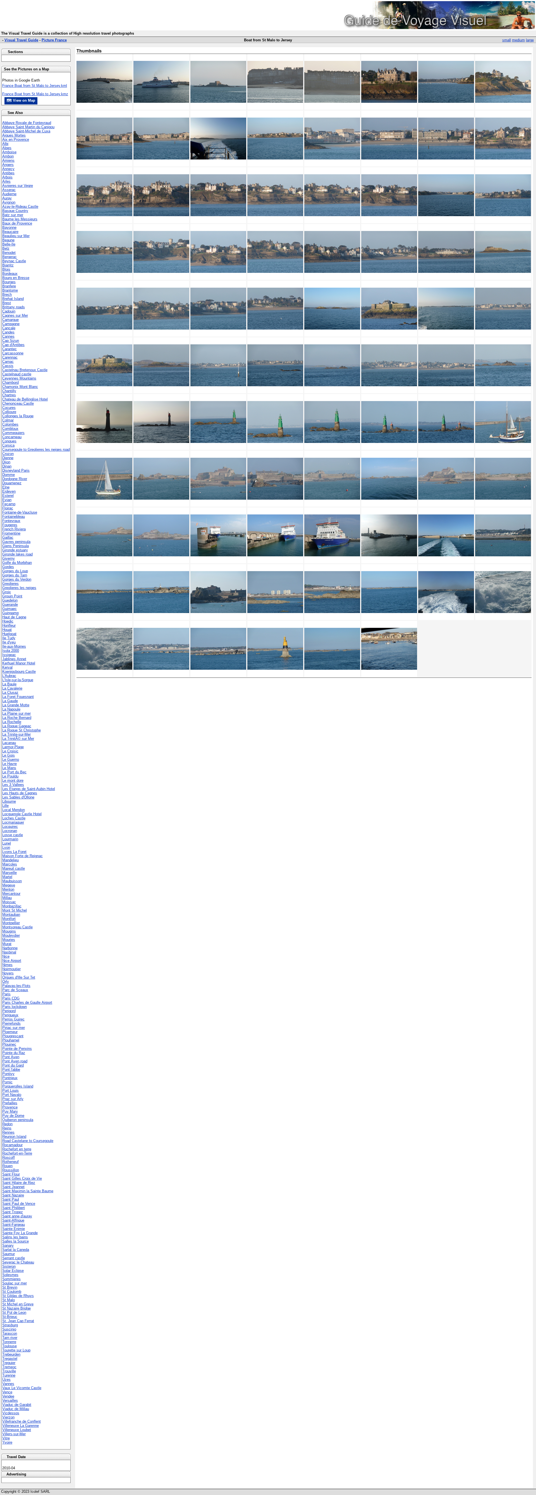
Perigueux (10, 1015)
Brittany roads (13, 307)
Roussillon (10, 1170)
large (530, 40)
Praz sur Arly (12, 1099)
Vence (7, 1392)
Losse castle (12, 835)
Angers (8, 165)
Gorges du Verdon (16, 579)
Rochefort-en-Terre (17, 1153)
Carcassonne (12, 353)
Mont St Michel (14, 910)
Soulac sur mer (14, 1283)
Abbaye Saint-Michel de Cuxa (26, 131)
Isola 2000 (10, 650)
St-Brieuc (9, 1317)
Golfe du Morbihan (17, 563)
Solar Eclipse (13, 1271)
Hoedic (7, 621)
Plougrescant (12, 1036)
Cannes (8, 336)
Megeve (8, 885)
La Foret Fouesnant (18, 697)
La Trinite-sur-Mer (16, 734)
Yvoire (7, 1442)
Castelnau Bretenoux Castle (24, 370)
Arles (6, 181)
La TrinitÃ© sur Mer (18, 738)
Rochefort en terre (16, 1149)
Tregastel (9, 1358)
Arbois (7, 177)
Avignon (8, 202)
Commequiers (13, 433)
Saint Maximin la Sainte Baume (27, 1191)
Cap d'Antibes (13, 345)
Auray (7, 198)
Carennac (10, 357)
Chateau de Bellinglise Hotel (25, 399)
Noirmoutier (11, 969)
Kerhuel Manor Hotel (18, 663)
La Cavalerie (12, 688)
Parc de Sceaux (15, 990)
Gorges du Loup (15, 571)
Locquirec (10, 826)
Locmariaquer (13, 822)
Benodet (9, 253)
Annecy (8, 169)
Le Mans (9, 768)
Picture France (54, 40)
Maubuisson (12, 881)
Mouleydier (11, 935)
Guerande (10, 604)
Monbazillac (11, 906)
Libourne (9, 801)
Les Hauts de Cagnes (19, 793)
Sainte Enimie (13, 1229)
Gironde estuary (15, 550)
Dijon (6, 462)
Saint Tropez (12, 1212)
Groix (6, 592)
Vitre (6, 1438)
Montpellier (11, 923)
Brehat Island (13, 299)
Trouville (9, 1371)
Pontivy (8, 1074)
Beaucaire (10, 232)
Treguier (8, 1363)
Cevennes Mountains (19, 378)
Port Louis (10, 1090)
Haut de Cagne (14, 617)
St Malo (8, 1300)
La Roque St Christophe (21, 730)
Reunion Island (14, 1136)
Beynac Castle (14, 261)
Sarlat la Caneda (15, 1250)
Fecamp (8, 504)
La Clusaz (10, 692)
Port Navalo (11, 1095)
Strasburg (10, 1325)
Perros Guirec (13, 1019)
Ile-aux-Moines (14, 646)
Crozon (8, 454)
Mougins (9, 931)
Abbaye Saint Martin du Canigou (28, 127)
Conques (9, 441)
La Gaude (10, 701)
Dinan (6, 466)
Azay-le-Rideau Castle (20, 206)
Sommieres (11, 1279)
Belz (5, 248)
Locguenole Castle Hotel (22, 814)
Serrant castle (13, 1258)
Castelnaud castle (16, 374)
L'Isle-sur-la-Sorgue (17, 680)
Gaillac (7, 537)
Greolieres (10, 583)
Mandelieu (10, 860)
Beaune (8, 240)
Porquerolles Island (17, 1086)
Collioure (9, 412)
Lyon (6, 847)
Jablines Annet (14, 659)
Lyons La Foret (14, 852)
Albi (5, 144)
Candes (8, 332)
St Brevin (9, 1287)
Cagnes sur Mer (15, 315)
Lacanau (9, 743)
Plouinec (9, 1044)
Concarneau (11, 437)
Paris (6, 994)
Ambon (8, 156)
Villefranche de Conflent (21, 1421)
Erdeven (9, 491)
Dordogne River (14, 479)
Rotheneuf (10, 1162)
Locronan (9, 831)
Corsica (8, 445)
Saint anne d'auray (17, 1216)
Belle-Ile (8, 244)
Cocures (9, 408)
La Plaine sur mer (16, 713)
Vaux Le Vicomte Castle (21, 1388)
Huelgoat (9, 634)
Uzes (6, 1379)
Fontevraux (11, 521)
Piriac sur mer (13, 1028)
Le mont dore (12, 780)
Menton (8, 889)
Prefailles (9, 1103)
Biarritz (8, 265)
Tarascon (9, 1333)
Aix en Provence (15, 139)
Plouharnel (10, 1040)
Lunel (6, 843)
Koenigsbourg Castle (19, 671)
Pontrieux (10, 1078)
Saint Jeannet (13, 1187)
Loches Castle (13, 818)
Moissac (9, 902)
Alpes (6, 148)
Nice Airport (11, 960)
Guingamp (10, 613)
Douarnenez (11, 483)
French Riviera (14, 529)
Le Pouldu (10, 776)
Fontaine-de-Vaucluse (19, 512)
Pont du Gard (13, 1065)
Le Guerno (10, 759)
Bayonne (9, 227)
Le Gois (8, 755)
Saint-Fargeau (13, 1224)
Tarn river (9, 1338)
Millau (7, 898)
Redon (7, 1124)
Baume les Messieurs (19, 219)
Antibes (8, 173)
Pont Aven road (14, 1061)
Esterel (8, 495)
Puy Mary (10, 1111)
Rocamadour (12, 1145)
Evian (6, 500)
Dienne (7, 458)
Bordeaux (10, 273)
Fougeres (9, 525)
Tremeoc (9, 1367)
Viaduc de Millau (15, 1409)
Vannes (8, 1384)
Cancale (8, 328)
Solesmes (10, 1275)
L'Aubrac (9, 676)
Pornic (7, 1082)
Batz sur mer (12, 215)
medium (518, 40)
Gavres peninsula (16, 542)
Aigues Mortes (14, 135)
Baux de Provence (17, 223)
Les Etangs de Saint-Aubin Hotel (28, 789)
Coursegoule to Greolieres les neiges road (36, 449)
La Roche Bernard (16, 718)
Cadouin (8, 311)
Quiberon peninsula (17, 1120)
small (506, 40)
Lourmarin (10, 839)
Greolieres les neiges (19, 588)
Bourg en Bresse (15, 278)
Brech (7, 294)
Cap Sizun (10, 340)
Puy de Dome (13, 1115)
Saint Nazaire (13, 1195)
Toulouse (9, 1346)
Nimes (7, 965)
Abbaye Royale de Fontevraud (26, 123)
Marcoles (9, 864)
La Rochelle (11, 722)
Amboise (9, 152)
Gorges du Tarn (14, 575)
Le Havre (9, 764)
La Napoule (11, 709)
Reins (6, 1128)
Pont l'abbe (11, 1069)
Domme (8, 475)
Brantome (10, 290)
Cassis (7, 366)
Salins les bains (15, 1237)
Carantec (9, 349)
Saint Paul (10, 1199)
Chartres (9, 395)
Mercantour (11, 893)
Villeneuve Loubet (16, 1430)
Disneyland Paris (16, 470)
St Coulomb (11, 1291)
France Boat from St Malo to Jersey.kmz (35, 94)
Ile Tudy (8, 638)
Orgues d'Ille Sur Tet (18, 977)
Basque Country (15, 211)
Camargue (10, 320)
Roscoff (8, 1157)
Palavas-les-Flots (16, 986)
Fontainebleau (13, 516)
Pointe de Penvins (17, 1048)
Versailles (10, 1400)
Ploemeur (10, 1032)
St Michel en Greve (18, 1304)
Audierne (9, 194)
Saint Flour (11, 1174)
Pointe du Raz (13, 1053)
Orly (5, 981)
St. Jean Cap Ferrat (18, 1321)
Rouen (7, 1166)
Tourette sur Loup (16, 1350)
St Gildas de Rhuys (18, 1296)
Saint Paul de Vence (18, 1203)
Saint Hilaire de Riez (18, 1183)
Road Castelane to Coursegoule (27, 1141)
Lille (5, 805)
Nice (5, 956)
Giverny (8, 558)
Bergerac (9, 257)
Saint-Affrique (13, 1220)
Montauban (11, 914)
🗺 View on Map (21, 100)
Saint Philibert (13, 1208)
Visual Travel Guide (21, 40)
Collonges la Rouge (18, 416)
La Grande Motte (15, 705)
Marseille (9, 873)
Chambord (10, 382)
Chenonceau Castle (18, 403)
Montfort (9, 919)
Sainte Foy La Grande (20, 1233)
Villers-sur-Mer (14, 1434)
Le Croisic (10, 751)
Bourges (9, 282)
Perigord (9, 1011)
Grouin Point (12, 596)
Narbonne (10, 948)
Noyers (8, 973)
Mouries (8, 940)
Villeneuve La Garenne (20, 1426)
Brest (6, 303)
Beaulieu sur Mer (16, 236)
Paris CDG (11, 998)
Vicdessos (10, 1413)
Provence (10, 1107)
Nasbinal (9, 952)
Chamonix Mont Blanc (20, 387)
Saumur (8, 1254)
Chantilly (9, 391)
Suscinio (9, 1329)
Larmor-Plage (13, 747)
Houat (7, 630)
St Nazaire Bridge (16, 1308)
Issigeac (9, 655)
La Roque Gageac (16, 726)
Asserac (9, 190)
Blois (6, 269)
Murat (6, 944)
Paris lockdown (14, 1007)
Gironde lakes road (17, 554)
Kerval (7, 667)
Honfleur (9, 625)
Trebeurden (11, 1354)
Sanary (8, 1245)
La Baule (9, 684)
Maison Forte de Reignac (22, 856)
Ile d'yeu (9, 642)
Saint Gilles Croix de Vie (22, 1178)
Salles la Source (15, 1241)
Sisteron (9, 1266)
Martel (7, 877)
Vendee (8, 1396)
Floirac (7, 508)
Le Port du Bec (14, 772)
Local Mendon (13, 810)
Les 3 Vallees (13, 785)
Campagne (11, 324)
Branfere (9, 286)
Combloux (10, 428)
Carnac (8, 361)
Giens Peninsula (15, 546)
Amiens (8, 160)
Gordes (8, 567)
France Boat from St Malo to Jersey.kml (34, 86)
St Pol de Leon (14, 1312)
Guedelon (10, 600)
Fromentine (11, 533)
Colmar (8, 420)
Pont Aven (10, 1057)
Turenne (8, 1375)
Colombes (10, 424)
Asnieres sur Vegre (17, 185)
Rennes (8, 1132)
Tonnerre (9, 1342)
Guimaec (9, 609)
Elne (5, 487)
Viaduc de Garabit (16, 1405)
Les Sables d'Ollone (18, 797)
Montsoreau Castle (17, 927)
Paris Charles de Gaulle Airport (27, 1002)
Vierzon (8, 1417)
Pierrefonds (11, 1023)
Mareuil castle (13, 868)
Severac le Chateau (18, 1262)
